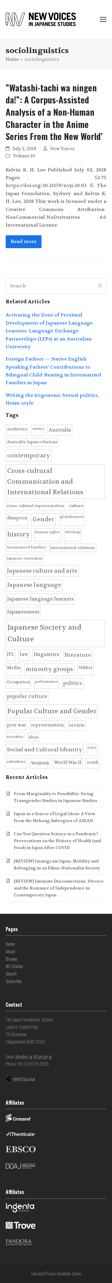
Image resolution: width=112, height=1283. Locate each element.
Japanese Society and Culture (44, 633)
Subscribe (14, 981)
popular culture (27, 696)
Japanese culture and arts (42, 571)
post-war (16, 725)
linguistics (46, 654)
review (76, 725)
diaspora (17, 518)
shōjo (33, 737)
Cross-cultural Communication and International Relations (45, 481)
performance (46, 681)
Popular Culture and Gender (51, 711)
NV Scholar (14, 966)
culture (76, 505)
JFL (10, 654)
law (24, 654)
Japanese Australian (24, 558)
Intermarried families (26, 547)
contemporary (28, 455)
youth (92, 762)
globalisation (72, 516)
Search (11, 973)
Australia (60, 430)
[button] (103, 19)
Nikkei (85, 667)
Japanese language (34, 585)
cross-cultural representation (35, 505)
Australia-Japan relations (32, 441)
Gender (43, 519)
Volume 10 (24, 156)
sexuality (15, 736)
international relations (72, 547)
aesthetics (17, 429)
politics (72, 683)
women (40, 763)
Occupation (18, 682)
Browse (11, 958)
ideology (73, 532)
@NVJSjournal (24, 1079)
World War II (68, 762)
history (18, 534)
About (10, 951)
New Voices (62, 149)
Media (13, 668)
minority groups (49, 669)
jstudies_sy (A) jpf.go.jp (34, 1056)
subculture (16, 761)
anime (38, 428)
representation (47, 725)
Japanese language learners (40, 599)
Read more (23, 241)
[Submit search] (100, 286)
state (92, 747)
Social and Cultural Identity (44, 749)
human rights (47, 532)
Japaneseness (23, 612)
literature (78, 655)
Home (10, 943)
